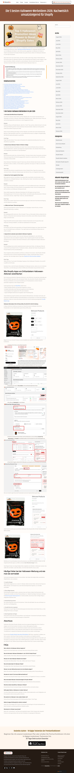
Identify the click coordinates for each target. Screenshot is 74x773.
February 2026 (59, 58)
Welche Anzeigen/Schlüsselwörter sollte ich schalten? (14, 107)
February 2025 (59, 102)
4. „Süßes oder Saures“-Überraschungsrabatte (12, 88)
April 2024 (58, 124)
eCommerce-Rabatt (60, 143)
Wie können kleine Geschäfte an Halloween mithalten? (14, 104)
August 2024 (59, 116)
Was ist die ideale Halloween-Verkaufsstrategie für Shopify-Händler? (16, 103)
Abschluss (6, 94)
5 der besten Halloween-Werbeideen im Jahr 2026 (13, 84)
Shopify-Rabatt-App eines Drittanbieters (19, 634)
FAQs (5, 95)
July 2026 (58, 40)
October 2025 (59, 73)
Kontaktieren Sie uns (34, 2)
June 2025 (58, 87)
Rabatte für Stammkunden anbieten (32, 256)
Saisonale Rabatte (60, 151)
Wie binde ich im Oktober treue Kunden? (11, 108)
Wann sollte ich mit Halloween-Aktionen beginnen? (13, 96)
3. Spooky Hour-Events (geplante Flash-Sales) (12, 87)
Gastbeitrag (58, 147)
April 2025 (58, 95)
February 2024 (59, 131)
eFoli (59, 765)
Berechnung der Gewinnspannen (12, 595)
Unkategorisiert (59, 168)
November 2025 (59, 69)
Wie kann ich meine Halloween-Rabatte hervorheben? (13, 98)
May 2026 (58, 47)
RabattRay (18, 285)
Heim (17, 2)
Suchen (56, 24)
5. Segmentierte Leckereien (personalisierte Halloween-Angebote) (16, 89)
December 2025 (59, 66)
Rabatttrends (59, 140)
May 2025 (58, 91)
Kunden (26, 2)
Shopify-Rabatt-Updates (61, 158)
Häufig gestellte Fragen (45, 757)
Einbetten (59, 763)
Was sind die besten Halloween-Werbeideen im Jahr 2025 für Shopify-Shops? (18, 97)
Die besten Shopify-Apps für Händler (62, 163)
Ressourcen (43, 2)
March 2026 (58, 55)
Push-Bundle (60, 758)
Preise (21, 2)
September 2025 (59, 76)
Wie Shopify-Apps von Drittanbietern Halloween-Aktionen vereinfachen (17, 90)
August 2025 (59, 80)
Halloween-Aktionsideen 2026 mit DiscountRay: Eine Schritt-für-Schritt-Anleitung (19, 91)
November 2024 (59, 113)
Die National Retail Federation (24, 49)
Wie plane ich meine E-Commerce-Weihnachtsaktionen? (14, 101)
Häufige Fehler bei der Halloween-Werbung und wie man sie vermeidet (16, 93)
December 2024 (59, 109)
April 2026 (58, 51)
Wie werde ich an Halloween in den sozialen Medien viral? (14, 106)
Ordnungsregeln (61, 761)
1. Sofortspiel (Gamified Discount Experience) (12, 85)
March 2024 (58, 127)
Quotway (59, 760)
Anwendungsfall (59, 172)
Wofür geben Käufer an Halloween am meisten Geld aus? (14, 105)
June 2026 (58, 44)
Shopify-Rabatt (59, 154)
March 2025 (58, 98)
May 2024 (58, 120)
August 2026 (59, 37)
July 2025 (58, 84)
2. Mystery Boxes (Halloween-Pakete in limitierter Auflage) (14, 86)
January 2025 (59, 105)
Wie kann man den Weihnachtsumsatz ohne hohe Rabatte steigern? (16, 100)
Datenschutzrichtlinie (45, 761)
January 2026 (59, 62)
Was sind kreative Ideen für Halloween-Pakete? (12, 99)
